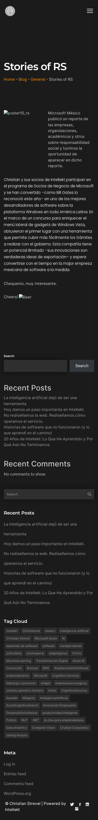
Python (11, 720)
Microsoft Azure (46, 638)
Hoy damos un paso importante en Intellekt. (44, 409)
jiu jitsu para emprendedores (64, 720)
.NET (35, 720)
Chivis (76, 653)
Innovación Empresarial (59, 705)
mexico (50, 631)
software (48, 646)
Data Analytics (16, 727)
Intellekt (12, 809)
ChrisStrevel (31, 631)
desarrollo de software (21, 646)
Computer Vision (43, 727)
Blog (23, 79)
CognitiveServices (74, 690)
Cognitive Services (65, 675)
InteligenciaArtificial (54, 698)
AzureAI (11, 698)
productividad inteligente (59, 713)
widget (45, 683)
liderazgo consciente (21, 683)
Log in (9, 764)
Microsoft (40, 675)
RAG (46, 668)
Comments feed (18, 783)
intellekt (12, 631)
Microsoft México (64, 113)
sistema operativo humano (24, 690)
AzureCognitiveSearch (22, 705)
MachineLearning (18, 661)
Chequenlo (14, 283)
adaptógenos (58, 653)
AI (63, 638)
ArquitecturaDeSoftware (71, 668)
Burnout (32, 668)
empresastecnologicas (71, 683)
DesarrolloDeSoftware (21, 713)
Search (9, 356)
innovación (14, 668)
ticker (52, 690)
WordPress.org (17, 793)
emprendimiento (17, 675)
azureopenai (35, 653)
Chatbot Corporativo (74, 727)
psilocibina (13, 653)
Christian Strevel (18, 638)
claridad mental (70, 646)
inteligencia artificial (74, 631)
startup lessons (16, 735)
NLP (24, 720)
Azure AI (78, 661)
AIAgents (28, 698)
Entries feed (15, 773)
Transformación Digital (52, 661)
